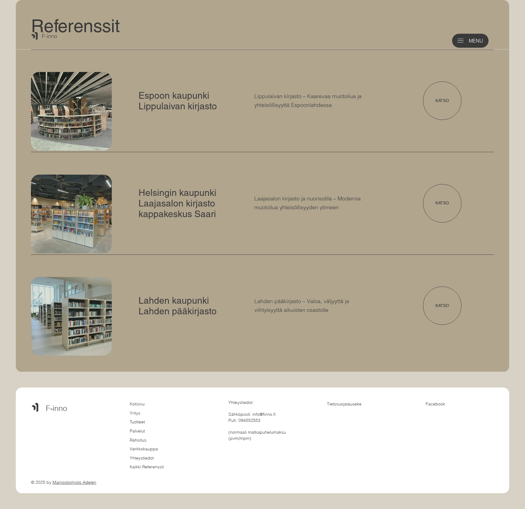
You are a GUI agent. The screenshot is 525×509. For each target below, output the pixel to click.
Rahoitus (138, 440)
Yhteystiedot (142, 458)
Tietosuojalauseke (344, 404)
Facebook (435, 404)
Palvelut (137, 431)
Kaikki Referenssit (147, 467)
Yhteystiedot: (241, 402)
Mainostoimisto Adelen (74, 482)
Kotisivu (137, 404)
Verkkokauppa (144, 449)
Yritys (135, 413)
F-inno (49, 35)
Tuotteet (137, 422)
